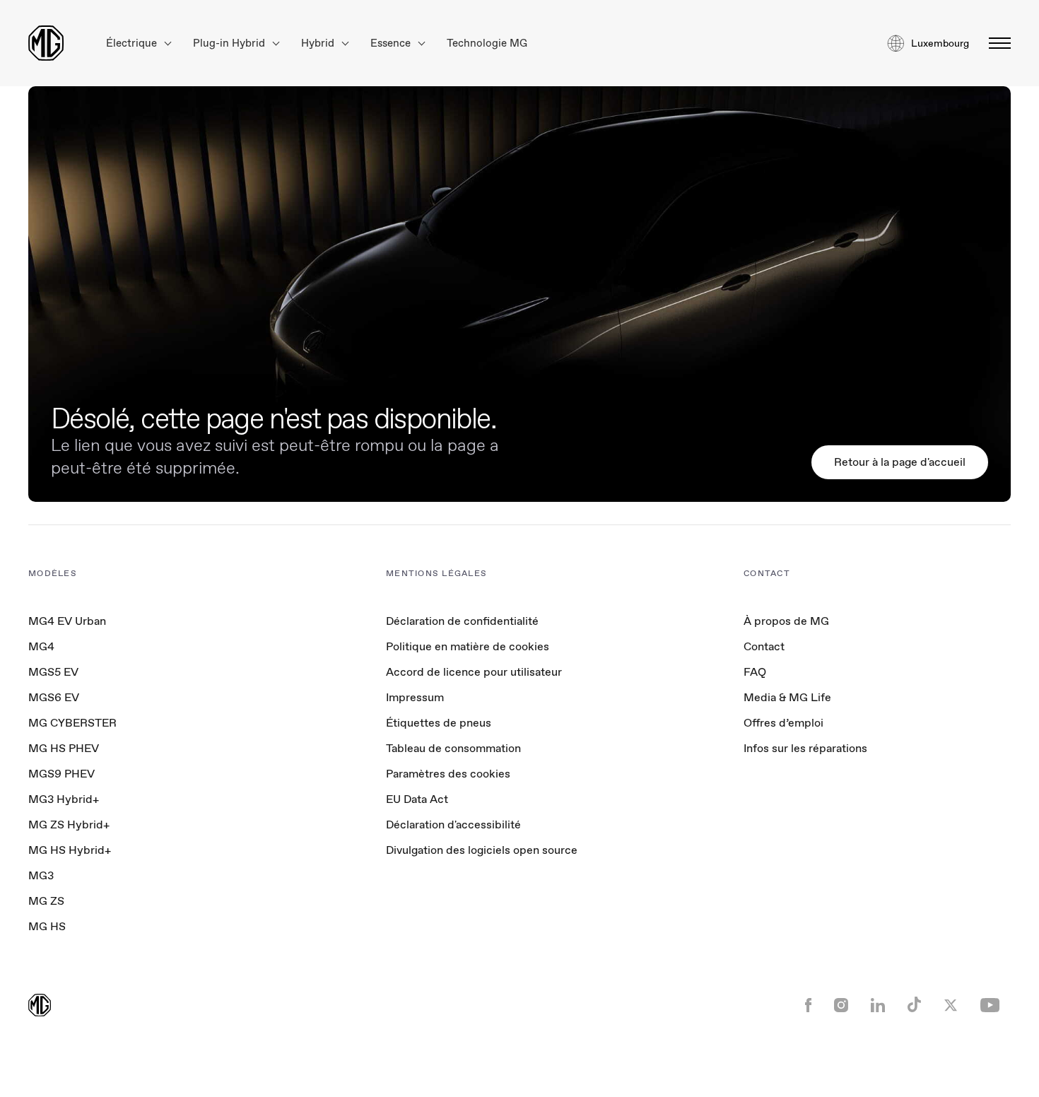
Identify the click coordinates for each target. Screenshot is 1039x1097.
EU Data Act (417, 799)
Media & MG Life (787, 697)
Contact (764, 646)
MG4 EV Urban (67, 621)
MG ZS (46, 900)
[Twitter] (950, 1006)
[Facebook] (808, 1006)
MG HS (47, 926)
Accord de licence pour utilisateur (474, 671)
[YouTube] (990, 1006)
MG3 (41, 875)
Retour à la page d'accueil (899, 461)
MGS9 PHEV (61, 773)
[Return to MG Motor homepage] (46, 43)
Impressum (415, 697)
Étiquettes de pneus (438, 722)
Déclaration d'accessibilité (453, 824)
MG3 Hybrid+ (63, 799)
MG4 (41, 646)
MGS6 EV (53, 697)
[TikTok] (914, 1006)
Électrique (133, 43)
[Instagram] (841, 1006)
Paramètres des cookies (448, 774)
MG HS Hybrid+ (69, 850)
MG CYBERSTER (72, 722)
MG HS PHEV (63, 748)
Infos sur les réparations (805, 748)
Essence (391, 43)
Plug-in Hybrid (230, 43)
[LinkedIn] (877, 1006)
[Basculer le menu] (995, 43)
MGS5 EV (53, 671)
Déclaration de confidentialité (462, 621)
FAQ (755, 671)
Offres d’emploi (783, 722)
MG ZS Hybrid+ (69, 824)
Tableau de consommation (453, 748)
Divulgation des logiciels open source (481, 850)
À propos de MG (786, 621)
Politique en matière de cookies (467, 646)
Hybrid (319, 43)
